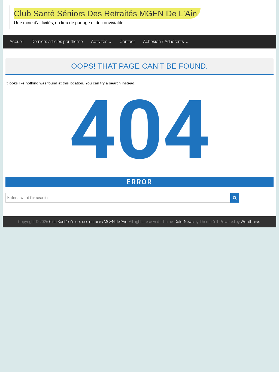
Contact (127, 41)
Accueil (16, 41)
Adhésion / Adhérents (163, 41)
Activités (99, 41)
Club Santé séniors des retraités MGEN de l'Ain (105, 13)
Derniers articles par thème (57, 41)
